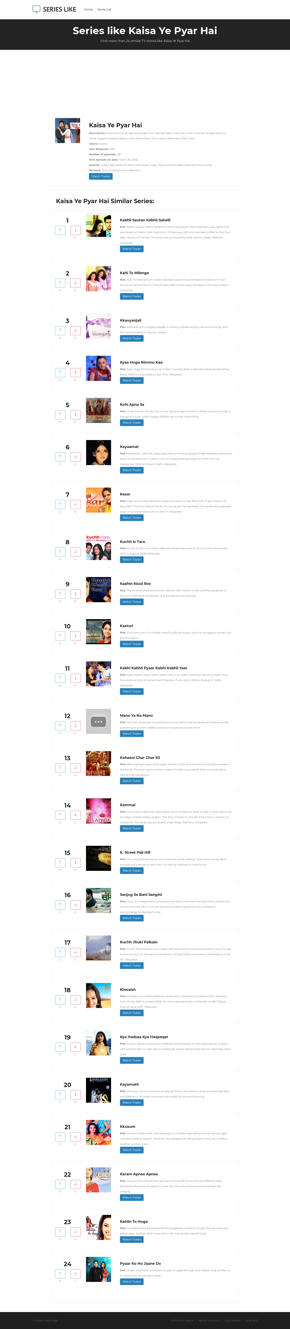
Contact (251, 1320)
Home (88, 9)
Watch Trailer (101, 176)
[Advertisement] (145, 85)
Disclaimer (232, 1320)
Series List (104, 9)
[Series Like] (56, 9)
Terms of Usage (182, 1320)
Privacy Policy (209, 1320)
